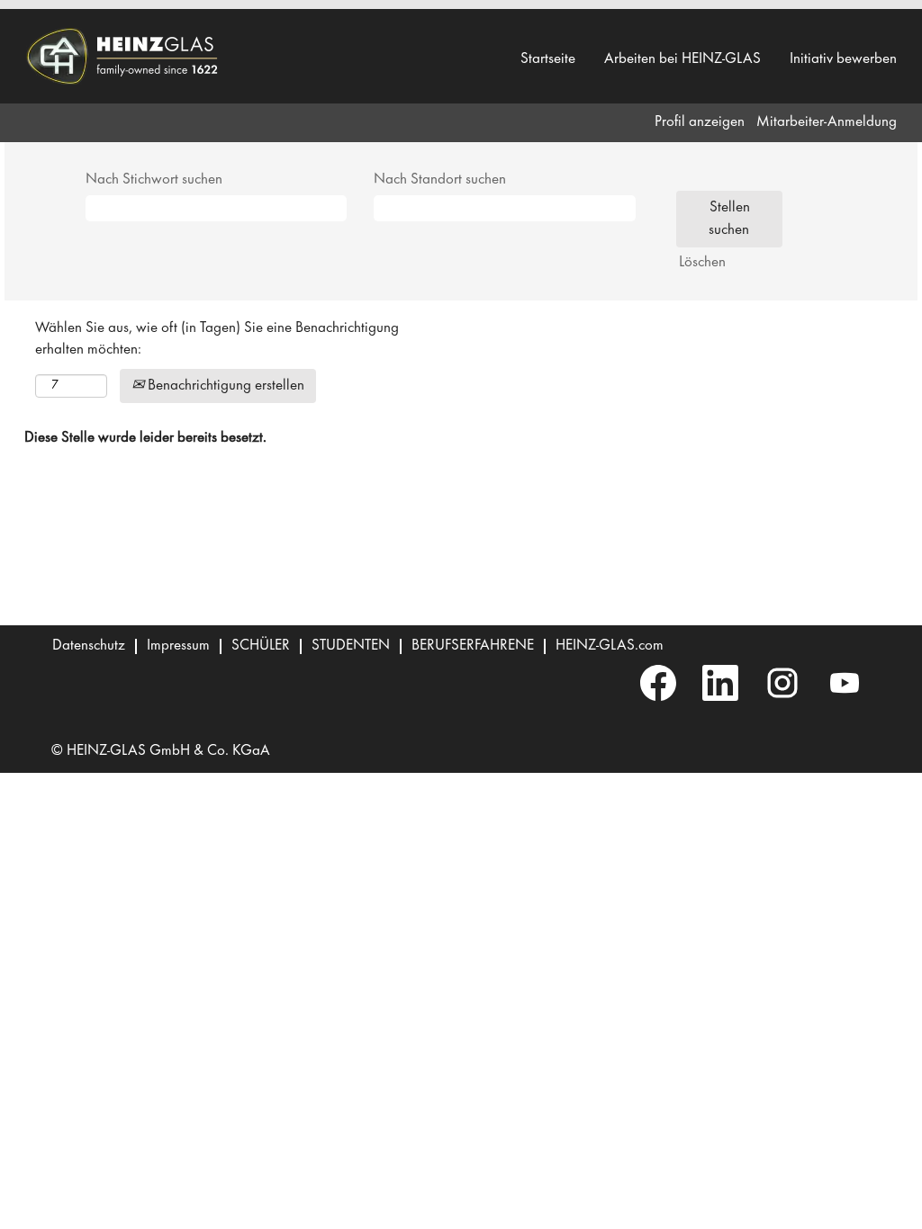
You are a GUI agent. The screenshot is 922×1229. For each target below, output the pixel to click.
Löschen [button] (702, 263)
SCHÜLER (260, 646)
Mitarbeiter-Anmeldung (826, 122)
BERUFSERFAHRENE (472, 646)
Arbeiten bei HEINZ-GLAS (682, 59)
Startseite (547, 59)
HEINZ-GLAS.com (610, 646)
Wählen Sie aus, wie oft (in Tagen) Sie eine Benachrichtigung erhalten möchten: (217, 339)
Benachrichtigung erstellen (224, 386)
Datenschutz (88, 646)
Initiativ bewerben (843, 59)
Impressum (178, 646)
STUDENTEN (351, 646)
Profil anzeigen (700, 122)
